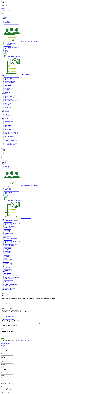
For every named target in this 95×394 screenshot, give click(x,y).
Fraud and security (8, 136)
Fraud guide (7, 137)
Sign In (2, 8)
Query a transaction (8, 135)
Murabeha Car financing (9, 81)
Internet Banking (8, 85)
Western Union (7, 92)
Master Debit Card (8, 126)
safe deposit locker (8, 88)
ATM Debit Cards (8, 89)
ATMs (5, 114)
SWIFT (6, 91)
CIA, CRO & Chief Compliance (11, 47)
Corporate (5, 93)
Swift (5, 110)
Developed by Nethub (5, 343)
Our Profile (7, 21)
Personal (5, 75)
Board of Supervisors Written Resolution (30, 41)
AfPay (6, 122)
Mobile (2, 358)
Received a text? (8, 139)
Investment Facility (8, 121)
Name (2, 353)
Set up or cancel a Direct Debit (11, 132)
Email (2, 361)
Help (4, 128)
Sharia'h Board (7, 46)
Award (6, 51)
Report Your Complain (9, 144)
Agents (6, 117)
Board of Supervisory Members (11, 24)
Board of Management (9, 43)
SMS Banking (7, 84)
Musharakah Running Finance (11, 100)
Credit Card (7, 124)
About (4, 19)
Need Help (3, 346)
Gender (2, 356)
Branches (6, 113)
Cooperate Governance (26, 74)
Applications (6, 118)
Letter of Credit (7, 103)
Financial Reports (8, 48)
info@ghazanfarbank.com (9, 319)
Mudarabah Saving (8, 78)
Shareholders (7, 22)
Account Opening (8, 119)
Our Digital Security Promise (10, 143)
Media (6, 50)
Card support (7, 130)
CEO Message (7, 44)
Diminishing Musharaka (9, 82)
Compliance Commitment (14, 56)
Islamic (5, 17)
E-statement (7, 86)
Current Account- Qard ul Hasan (11, 77)
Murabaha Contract (8, 99)
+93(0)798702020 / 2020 (8, 316)
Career (29, 340)
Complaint (3, 345)
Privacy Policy (24, 340)
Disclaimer (18, 340)
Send (2, 338)
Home (4, 18)
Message (2, 377)
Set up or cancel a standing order (11, 133)
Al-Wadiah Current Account (10, 95)
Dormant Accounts (7, 146)
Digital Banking (8, 115)
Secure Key (7, 141)
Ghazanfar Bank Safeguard (10, 140)
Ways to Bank (6, 111)
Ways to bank (7, 129)
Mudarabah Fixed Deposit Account (12, 79)
